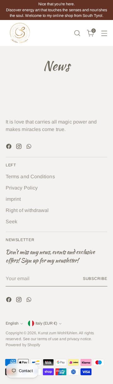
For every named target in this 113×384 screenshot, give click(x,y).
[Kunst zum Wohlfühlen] (20, 33)
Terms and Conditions (30, 176)
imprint (13, 199)
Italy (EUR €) (46, 323)
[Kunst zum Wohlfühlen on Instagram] (19, 147)
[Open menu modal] (104, 33)
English (12, 323)
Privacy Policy (22, 187)
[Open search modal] (77, 33)
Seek (11, 221)
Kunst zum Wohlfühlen (57, 333)
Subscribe (95, 278)
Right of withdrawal (27, 210)
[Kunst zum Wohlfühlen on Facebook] (9, 147)
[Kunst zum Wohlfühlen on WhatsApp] (29, 147)
